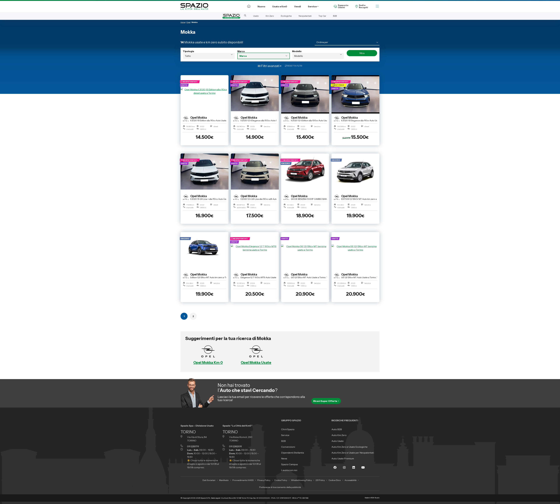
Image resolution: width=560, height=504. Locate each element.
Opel (188, 22)
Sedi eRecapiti (363, 6)
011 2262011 (235, 446)
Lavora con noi (289, 470)
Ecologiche (286, 16)
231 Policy (320, 480)
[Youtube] (362, 469)
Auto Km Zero (338, 435)
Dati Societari (209, 480)
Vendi (297, 6)
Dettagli (203, 151)
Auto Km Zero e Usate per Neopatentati (352, 452)
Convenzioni (288, 446)
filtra (361, 53)
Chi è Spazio (287, 429)
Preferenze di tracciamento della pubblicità (280, 487)
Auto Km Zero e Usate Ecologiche (349, 446)
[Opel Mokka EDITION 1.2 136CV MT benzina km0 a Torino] (355, 170)
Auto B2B (336, 429)
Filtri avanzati (270, 66)
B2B (335, 16)
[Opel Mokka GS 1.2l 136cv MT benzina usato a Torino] (305, 248)
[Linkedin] (353, 469)
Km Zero (270, 16)
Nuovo (261, 6)
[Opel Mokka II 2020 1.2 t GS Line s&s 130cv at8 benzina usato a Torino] (255, 172)
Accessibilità (350, 480)
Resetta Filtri (294, 65)
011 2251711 (193, 446)
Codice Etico (335, 480)
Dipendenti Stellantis (292, 452)
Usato (256, 16)
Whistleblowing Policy (301, 480)
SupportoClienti (343, 6)
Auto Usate (337, 441)
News (284, 458)
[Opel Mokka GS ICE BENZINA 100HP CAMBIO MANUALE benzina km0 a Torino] (305, 170)
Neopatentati (305, 16)
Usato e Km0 (279, 6)
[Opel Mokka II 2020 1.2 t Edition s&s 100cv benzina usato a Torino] (305, 94)
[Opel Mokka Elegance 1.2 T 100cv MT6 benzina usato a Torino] (255, 248)
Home (183, 22)
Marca (241, 51)
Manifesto (224, 480)
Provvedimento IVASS (243, 480)
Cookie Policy (280, 480)
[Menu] (377, 6)
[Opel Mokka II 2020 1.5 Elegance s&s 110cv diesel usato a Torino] (355, 94)
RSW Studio (375, 498)
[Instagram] (344, 469)
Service (312, 6)
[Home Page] (249, 6)
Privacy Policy (263, 480)
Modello (297, 51)
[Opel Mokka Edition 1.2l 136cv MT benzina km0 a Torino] (205, 248)
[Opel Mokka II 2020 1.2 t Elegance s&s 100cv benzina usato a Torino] (255, 93)
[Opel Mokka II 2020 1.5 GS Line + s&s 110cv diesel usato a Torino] (205, 172)
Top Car (322, 16)
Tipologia (188, 51)
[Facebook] (334, 469)
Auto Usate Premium (342, 458)
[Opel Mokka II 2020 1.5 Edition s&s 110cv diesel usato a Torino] (205, 91)
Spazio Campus (289, 464)
